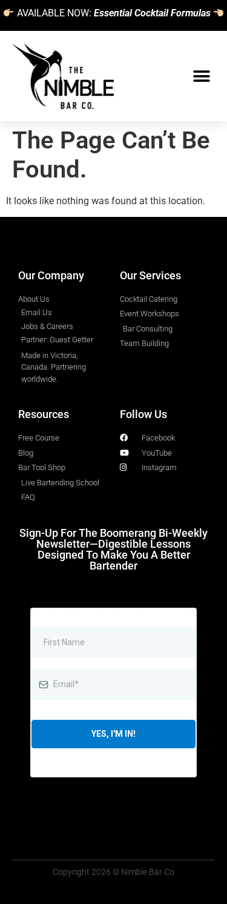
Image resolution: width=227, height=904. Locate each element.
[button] (201, 76)
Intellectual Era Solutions (137, 237)
